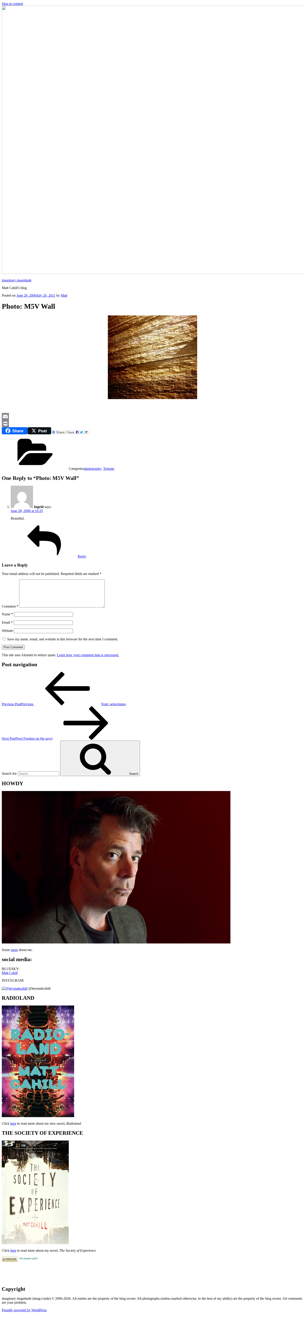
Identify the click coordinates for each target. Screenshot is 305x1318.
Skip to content (12, 4)
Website (7, 631)
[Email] (152, 416)
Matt (64, 295)
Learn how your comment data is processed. (88, 655)
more (14, 950)
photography (92, 469)
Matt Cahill (10, 973)
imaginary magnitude (16, 280)
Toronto (108, 469)
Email (7, 622)
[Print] (152, 423)
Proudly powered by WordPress (24, 1310)
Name (7, 614)
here (13, 1123)
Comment (10, 606)
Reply (82, 556)
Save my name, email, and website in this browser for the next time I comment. (62, 639)
